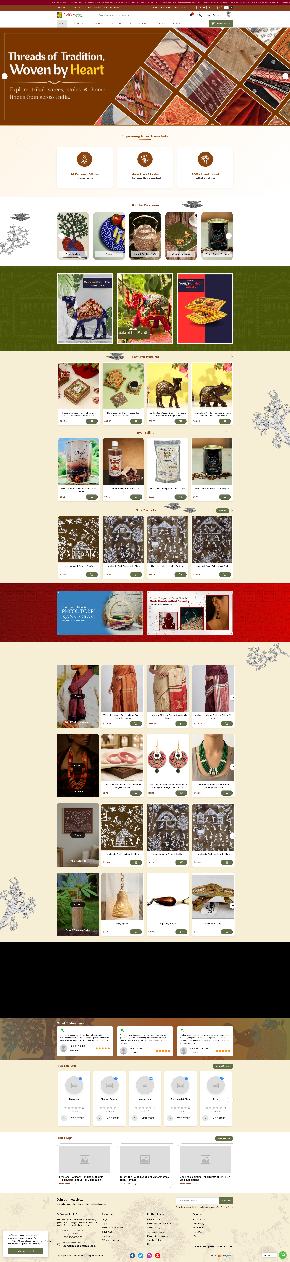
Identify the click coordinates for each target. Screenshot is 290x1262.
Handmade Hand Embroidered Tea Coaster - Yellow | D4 (123, 414)
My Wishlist (198, 1228)
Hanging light (122, 923)
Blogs (162, 24)
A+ (220, 8)
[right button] (285, 76)
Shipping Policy (154, 1240)
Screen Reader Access (184, 8)
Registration (218, 15)
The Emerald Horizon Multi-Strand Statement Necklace (213, 786)
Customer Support (113, 8)
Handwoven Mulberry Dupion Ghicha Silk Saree (168, 716)
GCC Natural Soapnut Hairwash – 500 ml (123, 490)
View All (222, 511)
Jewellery (106, 1236)
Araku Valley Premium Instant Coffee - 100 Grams (79, 490)
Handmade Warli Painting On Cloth (79, 566)
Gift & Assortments (110, 1240)
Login (208, 15)
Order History (198, 1223)
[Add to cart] (92, 421)
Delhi (215, 1099)
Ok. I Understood (26, 1251)
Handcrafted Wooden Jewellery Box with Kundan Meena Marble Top (79, 414)
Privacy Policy (153, 1219)
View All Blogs (224, 1138)
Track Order (198, 1232)
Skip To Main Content (162, 8)
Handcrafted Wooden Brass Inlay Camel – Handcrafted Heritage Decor (168, 414)
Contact (175, 24)
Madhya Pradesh (109, 1099)
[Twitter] (140, 1255)
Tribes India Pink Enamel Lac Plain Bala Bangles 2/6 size (122, 786)
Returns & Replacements (158, 1236)
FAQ (195, 1236)
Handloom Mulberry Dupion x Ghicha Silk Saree (213, 716)
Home (62, 24)
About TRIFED (199, 1219)
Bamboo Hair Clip (213, 923)
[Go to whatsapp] (283, 1255)
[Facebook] (132, 1255)
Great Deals (146, 24)
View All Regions (223, 1066)
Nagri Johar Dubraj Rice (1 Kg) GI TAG (167, 489)
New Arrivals (126, 24)
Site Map (201, 8)
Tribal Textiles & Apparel (112, 1228)
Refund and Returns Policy (159, 1223)
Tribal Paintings (109, 1232)
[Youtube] (157, 1255)
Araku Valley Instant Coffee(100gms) (212, 489)
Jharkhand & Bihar (180, 1099)
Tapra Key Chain (168, 923)
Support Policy (153, 1228)
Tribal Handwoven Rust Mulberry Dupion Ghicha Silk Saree (122, 716)
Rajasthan (74, 1099)
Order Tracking (94, 8)
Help (149, 1244)
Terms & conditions (155, 1232)
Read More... (65, 1183)
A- (210, 8)
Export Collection (103, 24)
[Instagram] (149, 1255)
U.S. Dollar (76, 7)
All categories (78, 24)
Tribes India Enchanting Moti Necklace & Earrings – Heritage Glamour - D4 (167, 786)
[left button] (5, 76)
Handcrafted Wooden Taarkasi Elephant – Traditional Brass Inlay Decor (212, 414)
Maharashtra (145, 1099)
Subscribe (226, 1200)
